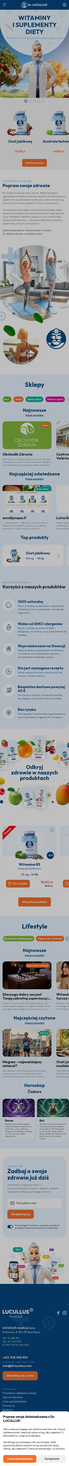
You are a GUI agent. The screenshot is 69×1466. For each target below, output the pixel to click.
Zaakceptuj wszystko (20, 1458)
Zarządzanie (52, 1458)
